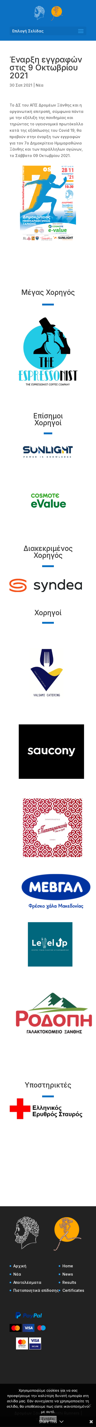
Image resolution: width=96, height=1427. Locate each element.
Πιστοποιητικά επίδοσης (36, 1290)
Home (67, 1266)
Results (69, 1282)
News (67, 1274)
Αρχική (19, 1266)
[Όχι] (89, 1405)
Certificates (73, 1290)
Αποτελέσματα (27, 1282)
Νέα (39, 85)
